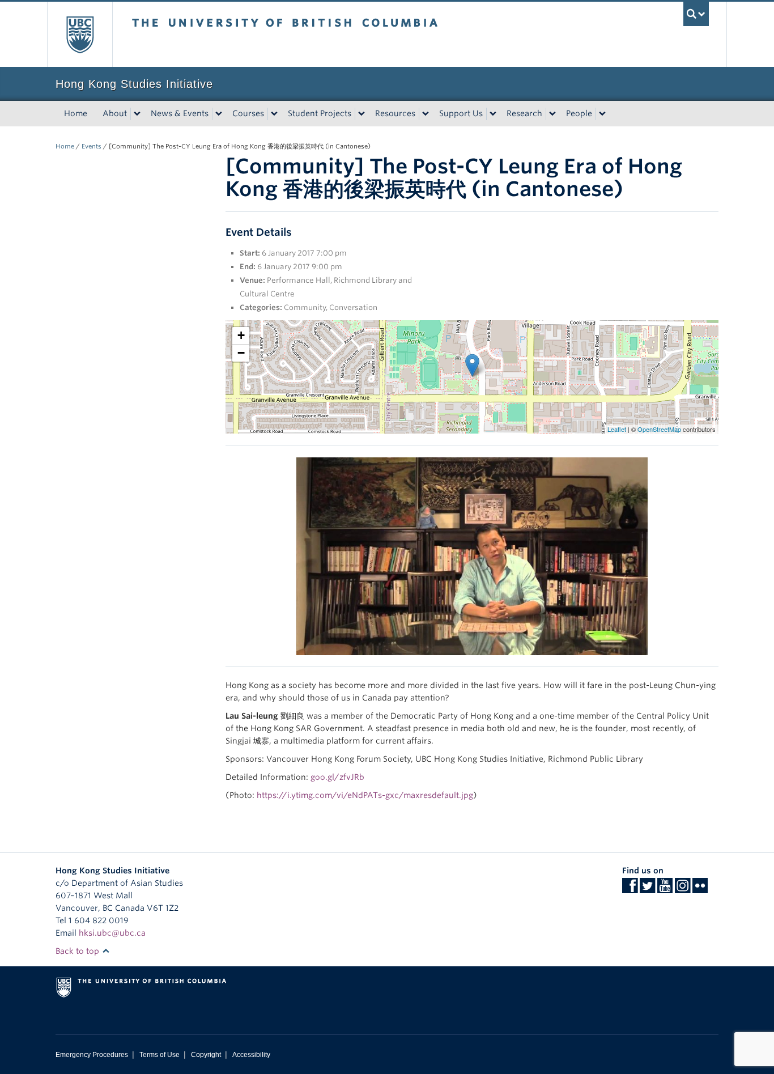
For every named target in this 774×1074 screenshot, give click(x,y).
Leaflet (616, 429)
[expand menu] (137, 114)
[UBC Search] (696, 14)
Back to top (78, 951)
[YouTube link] (665, 889)
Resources (395, 113)
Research (524, 113)
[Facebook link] (629, 889)
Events (91, 146)
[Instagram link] (682, 889)
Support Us (461, 113)
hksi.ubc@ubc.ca (112, 932)
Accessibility (251, 1055)
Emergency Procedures (92, 1055)
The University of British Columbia (79, 34)
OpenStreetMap (659, 429)
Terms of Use (159, 1055)
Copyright (206, 1055)
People (579, 113)
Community (305, 307)
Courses (248, 113)
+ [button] (241, 335)
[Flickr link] (700, 889)
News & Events (180, 113)
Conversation (353, 307)
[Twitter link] (647, 889)
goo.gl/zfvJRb (337, 777)
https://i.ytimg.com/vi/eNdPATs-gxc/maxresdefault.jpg (365, 795)
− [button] (241, 353)
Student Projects (319, 113)
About (115, 113)
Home (75, 113)
